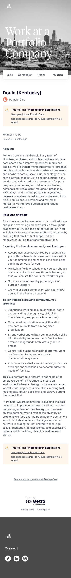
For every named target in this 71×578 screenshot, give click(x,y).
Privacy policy (28, 509)
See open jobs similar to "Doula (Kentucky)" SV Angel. (36, 120)
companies (25, 74)
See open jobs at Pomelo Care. (28, 114)
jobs (10, 74)
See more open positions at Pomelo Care (35, 479)
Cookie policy (43, 509)
